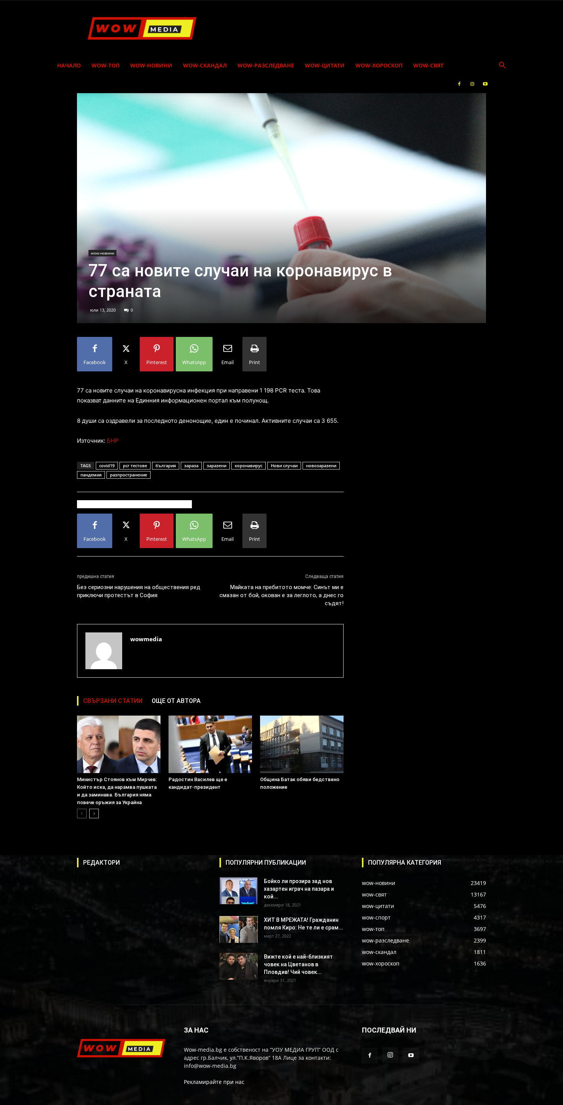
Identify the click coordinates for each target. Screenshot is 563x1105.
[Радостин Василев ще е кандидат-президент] (210, 744)
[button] (502, 66)
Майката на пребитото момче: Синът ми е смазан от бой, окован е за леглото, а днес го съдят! (281, 595)
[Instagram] (472, 84)
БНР (113, 440)
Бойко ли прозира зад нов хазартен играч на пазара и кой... (299, 889)
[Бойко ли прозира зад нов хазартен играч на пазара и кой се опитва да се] (238, 890)
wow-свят (428, 65)
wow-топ (105, 65)
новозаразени (321, 465)
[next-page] (94, 813)
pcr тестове (135, 465)
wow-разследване (265, 65)
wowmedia (146, 639)
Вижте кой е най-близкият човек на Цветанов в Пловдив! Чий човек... (298, 964)
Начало (69, 65)
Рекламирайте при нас (214, 1081)
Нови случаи (284, 465)
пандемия (90, 475)
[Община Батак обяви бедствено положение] (302, 744)
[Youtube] (485, 84)
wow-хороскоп (379, 65)
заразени (216, 465)
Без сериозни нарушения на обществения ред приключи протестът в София (138, 591)
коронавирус (248, 465)
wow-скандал (205, 65)
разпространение (128, 475)
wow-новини (151, 65)
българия (165, 465)
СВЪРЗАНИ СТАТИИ (112, 700)
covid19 (107, 465)
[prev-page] (82, 813)
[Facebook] (459, 84)
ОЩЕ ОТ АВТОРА (176, 700)
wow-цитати (325, 65)
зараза (191, 465)
